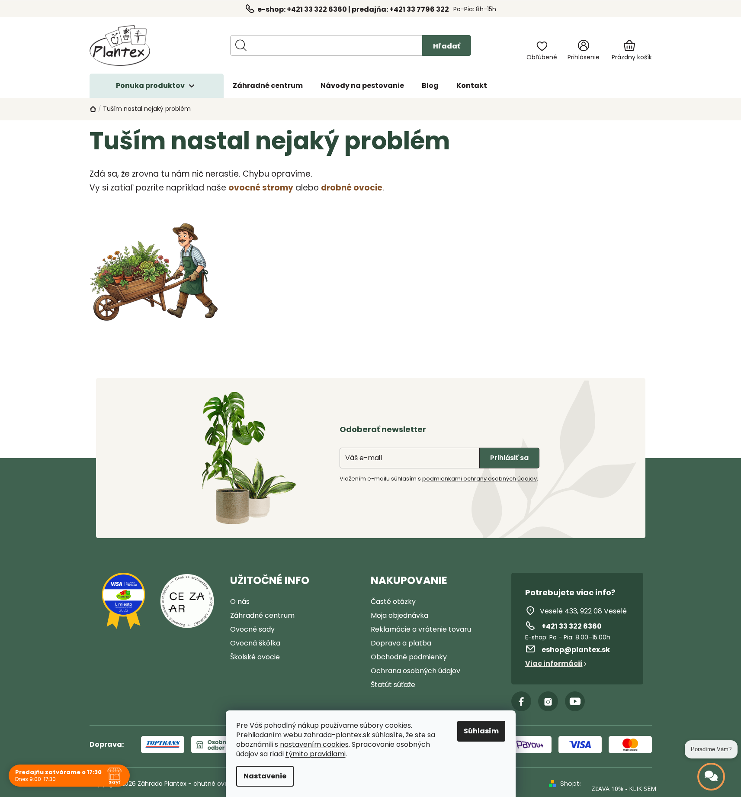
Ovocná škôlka (255, 643)
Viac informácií (554, 663)
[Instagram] (548, 701)
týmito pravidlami (315, 754)
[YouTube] (575, 701)
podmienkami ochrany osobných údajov (479, 478)
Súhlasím (481, 731)
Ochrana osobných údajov (415, 671)
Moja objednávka (399, 615)
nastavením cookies (314, 744)
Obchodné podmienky (409, 657)
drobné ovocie (351, 188)
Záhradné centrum (262, 615)
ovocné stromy (260, 188)
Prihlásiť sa (509, 458)
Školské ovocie (255, 657)
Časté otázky (393, 602)
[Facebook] (521, 701)
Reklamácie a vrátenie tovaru (421, 629)
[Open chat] (711, 777)
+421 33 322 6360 (572, 626)
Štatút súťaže (393, 685)
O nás (240, 602)
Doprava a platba (401, 643)
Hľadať (446, 46)
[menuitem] (267, 86)
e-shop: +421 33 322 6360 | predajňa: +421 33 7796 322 (353, 9)
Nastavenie (265, 776)
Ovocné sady (252, 629)
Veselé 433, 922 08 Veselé (583, 611)
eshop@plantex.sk (576, 650)
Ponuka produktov (150, 85)
